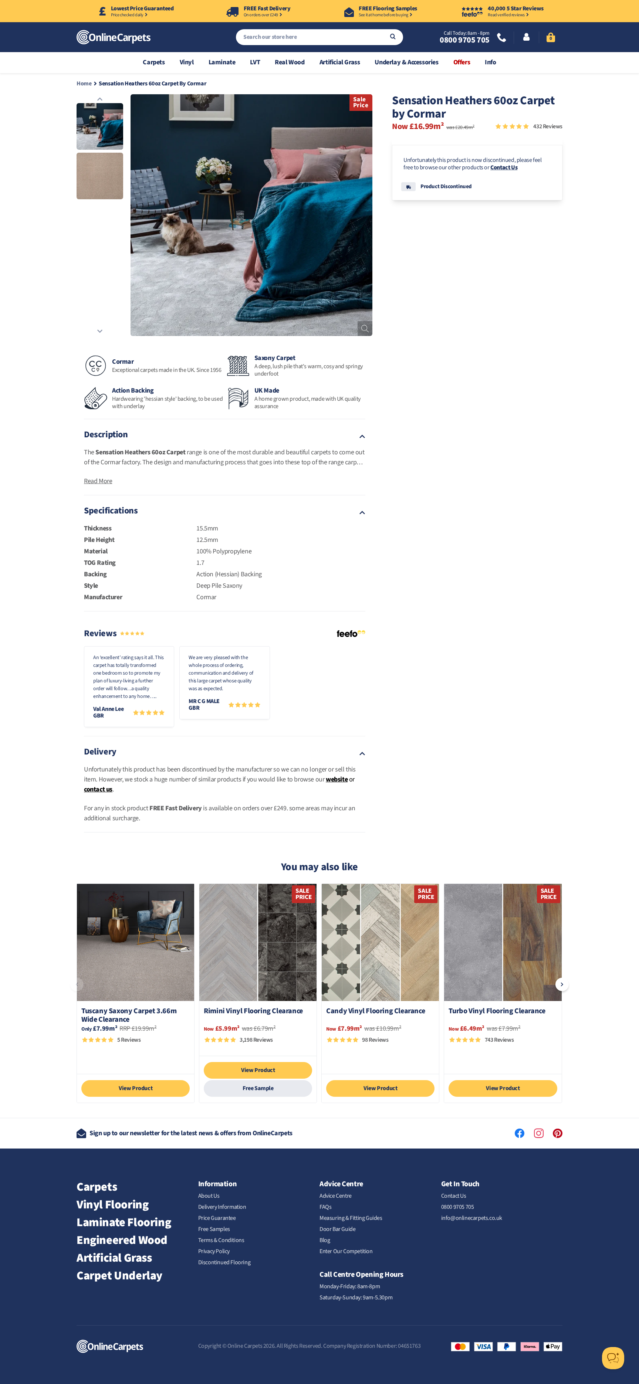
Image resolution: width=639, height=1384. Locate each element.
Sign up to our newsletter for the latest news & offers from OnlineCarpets (191, 1133)
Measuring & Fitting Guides (351, 1218)
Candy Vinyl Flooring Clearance (375, 1011)
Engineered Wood (122, 1240)
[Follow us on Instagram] (539, 1133)
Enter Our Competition (346, 1251)
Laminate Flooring (124, 1222)
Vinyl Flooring (112, 1204)
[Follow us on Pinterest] (557, 1133)
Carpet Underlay (119, 1275)
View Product (135, 1088)
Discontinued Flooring (224, 1262)
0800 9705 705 (465, 40)
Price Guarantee (217, 1218)
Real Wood (289, 62)
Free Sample (258, 1088)
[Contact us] (502, 38)
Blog (325, 1240)
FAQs (325, 1207)
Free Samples (214, 1229)
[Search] (393, 37)
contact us (98, 789)
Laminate (222, 62)
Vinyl (187, 62)
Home (84, 83)
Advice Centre (336, 1196)
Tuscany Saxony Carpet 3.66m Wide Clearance (128, 1015)
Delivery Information (222, 1207)
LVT (255, 62)
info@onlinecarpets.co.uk (471, 1218)
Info (490, 62)
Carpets (154, 62)
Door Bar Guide (337, 1229)
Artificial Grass (340, 62)
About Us (209, 1196)
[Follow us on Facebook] (519, 1133)
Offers (461, 62)
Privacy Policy (214, 1251)
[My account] (526, 37)
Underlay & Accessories (406, 62)
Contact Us (503, 167)
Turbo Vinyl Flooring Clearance (497, 1011)
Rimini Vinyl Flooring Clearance (253, 1011)
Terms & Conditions (221, 1240)
